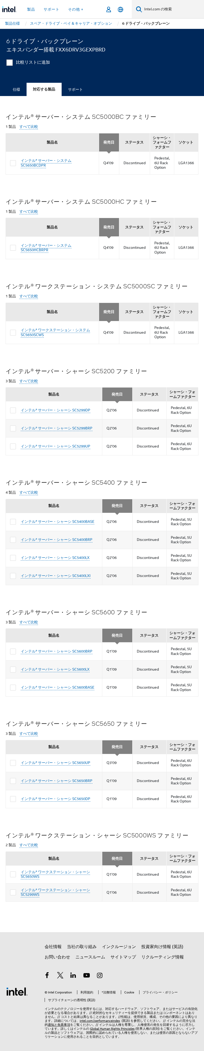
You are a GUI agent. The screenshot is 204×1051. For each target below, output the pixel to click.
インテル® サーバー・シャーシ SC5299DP (55, 410)
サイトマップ (123, 957)
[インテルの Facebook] (47, 976)
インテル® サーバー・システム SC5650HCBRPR (46, 248)
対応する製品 (44, 89)
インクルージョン (119, 946)
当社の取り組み (82, 946)
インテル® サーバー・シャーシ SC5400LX (55, 557)
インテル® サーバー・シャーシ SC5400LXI (56, 575)
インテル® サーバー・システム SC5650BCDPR (46, 163)
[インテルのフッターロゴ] (17, 991)
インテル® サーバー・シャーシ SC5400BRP (56, 539)
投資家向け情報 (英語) (162, 946)
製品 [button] (31, 9)
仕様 (16, 89)
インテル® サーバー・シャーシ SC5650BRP (56, 780)
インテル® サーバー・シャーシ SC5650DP (55, 798)
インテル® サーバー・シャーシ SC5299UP (55, 446)
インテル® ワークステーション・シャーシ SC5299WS (55, 892)
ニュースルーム (90, 957)
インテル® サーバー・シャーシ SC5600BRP (56, 651)
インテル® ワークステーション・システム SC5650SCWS (55, 332)
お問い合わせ (57, 957)
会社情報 (53, 946)
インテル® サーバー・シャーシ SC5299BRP (56, 428)
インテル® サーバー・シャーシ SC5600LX (55, 669)
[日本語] (120, 9)
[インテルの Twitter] (60, 976)
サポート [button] (52, 9)
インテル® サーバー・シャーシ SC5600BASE (57, 687)
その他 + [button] (75, 9)
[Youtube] (86, 976)
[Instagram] (99, 976)
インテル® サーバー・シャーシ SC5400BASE (57, 521)
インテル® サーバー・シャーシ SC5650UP (55, 762)
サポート (75, 89)
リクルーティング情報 (162, 957)
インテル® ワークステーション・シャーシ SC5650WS (55, 874)
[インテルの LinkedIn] (73, 976)
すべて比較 (28, 126)
